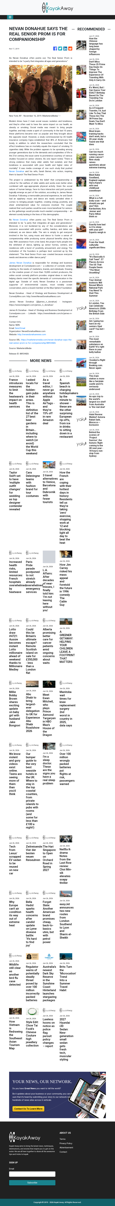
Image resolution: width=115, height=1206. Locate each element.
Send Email (20, 328)
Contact (63, 1152)
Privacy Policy (66, 1143)
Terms (62, 1139)
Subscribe (32, 1182)
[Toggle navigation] (10, 17)
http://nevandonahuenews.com (32, 334)
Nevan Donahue (16, 171)
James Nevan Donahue (20, 263)
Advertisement (66, 1147)
